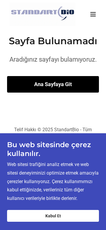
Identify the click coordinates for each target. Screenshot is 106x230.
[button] (93, 14)
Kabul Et (53, 215)
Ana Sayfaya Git (53, 84)
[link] (39, 14)
